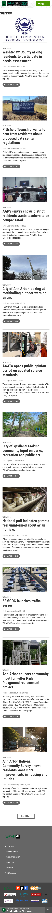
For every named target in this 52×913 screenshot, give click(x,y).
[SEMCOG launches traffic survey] (25, 579)
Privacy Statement (12, 857)
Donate (43, 4)
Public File (9, 868)
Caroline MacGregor (9, 535)
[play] (3, 910)
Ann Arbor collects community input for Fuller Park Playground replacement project (26, 680)
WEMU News (7, 48)
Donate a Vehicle (11, 851)
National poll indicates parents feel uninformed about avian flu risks (26, 525)
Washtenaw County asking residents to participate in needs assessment (22, 56)
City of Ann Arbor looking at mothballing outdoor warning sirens (24, 293)
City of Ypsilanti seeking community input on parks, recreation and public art (23, 450)
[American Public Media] (10, 894)
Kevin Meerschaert (9, 67)
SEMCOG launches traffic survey (22, 603)
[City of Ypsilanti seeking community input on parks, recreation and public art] (25, 424)
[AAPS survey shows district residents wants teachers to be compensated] (25, 189)
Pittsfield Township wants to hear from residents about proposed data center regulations (24, 136)
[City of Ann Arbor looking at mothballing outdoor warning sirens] (25, 267)
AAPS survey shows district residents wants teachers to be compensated (26, 215)
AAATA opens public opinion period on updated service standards (24, 370)
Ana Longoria (7, 380)
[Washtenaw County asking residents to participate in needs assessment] (25, 30)
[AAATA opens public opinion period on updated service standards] (25, 344)
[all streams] (48, 910)
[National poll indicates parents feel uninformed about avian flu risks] (25, 499)
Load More (26, 816)
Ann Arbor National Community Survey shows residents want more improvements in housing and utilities (25, 770)
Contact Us (9, 862)
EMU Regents (10, 873)
